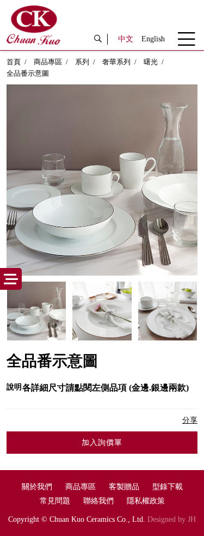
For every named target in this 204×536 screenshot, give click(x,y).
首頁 (14, 62)
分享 (189, 420)
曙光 (151, 62)
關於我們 (37, 487)
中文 (125, 39)
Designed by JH (171, 519)
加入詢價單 (102, 442)
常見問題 (55, 501)
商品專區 (48, 62)
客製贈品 (124, 487)
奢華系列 (116, 62)
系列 (82, 62)
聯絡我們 (98, 501)
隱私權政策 (146, 501)
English (153, 39)
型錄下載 (167, 487)
